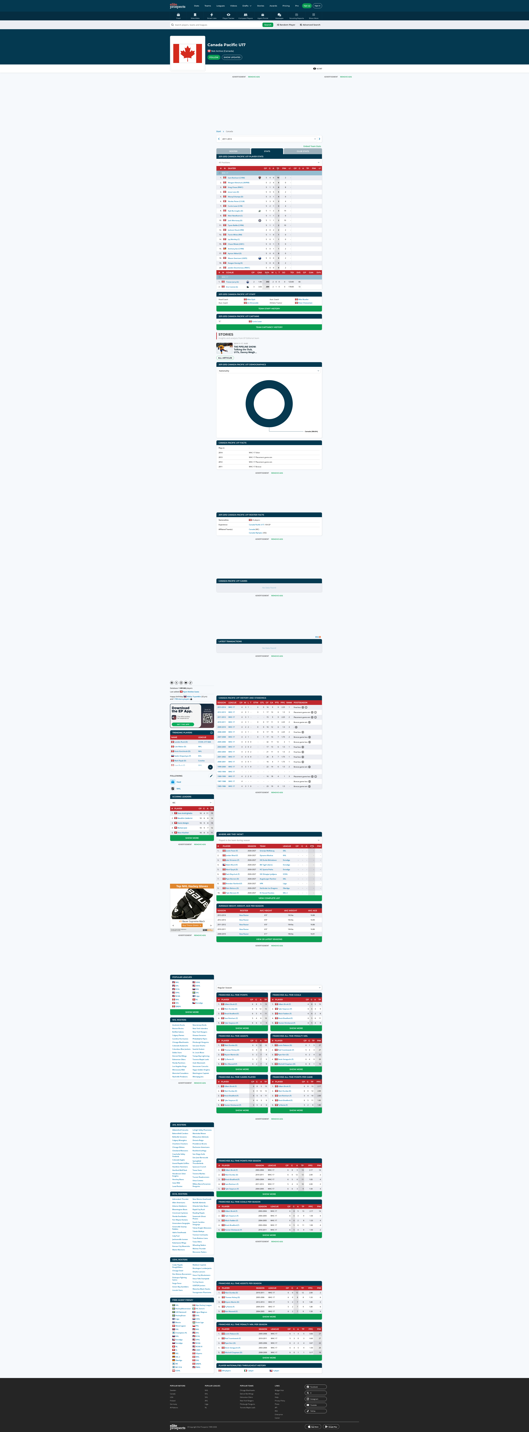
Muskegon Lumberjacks (202, 1268)
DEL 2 (178, 1357)
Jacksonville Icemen (180, 1239)
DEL (177, 1353)
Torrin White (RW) (235, 235)
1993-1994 (222, 771)
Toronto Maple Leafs (201, 1059)
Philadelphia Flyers (200, 1039)
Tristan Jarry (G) (232, 282)
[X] (176, 683)
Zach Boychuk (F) (232, 874)
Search (267, 25)
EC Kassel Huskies (267, 893)
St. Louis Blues (198, 1052)
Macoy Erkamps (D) (235, 196)
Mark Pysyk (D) (180, 760)
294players (226, 1370)
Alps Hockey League (204, 1305)
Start (218, 131)
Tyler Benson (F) (232, 893)
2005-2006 (222, 742)
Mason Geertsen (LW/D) (237, 258)
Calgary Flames (178, 1035)
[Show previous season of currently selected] (219, 139)
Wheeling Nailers (199, 1245)
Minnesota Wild (178, 1070)
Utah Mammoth (199, 1063)
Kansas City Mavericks (181, 1246)
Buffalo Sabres (178, 1032)
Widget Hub (279, 1390)
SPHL (178, 992)
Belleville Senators (179, 1137)
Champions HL (181, 1333)
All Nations (174, 1407)
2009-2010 (222, 727)
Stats (196, 6)
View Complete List (269, 898)
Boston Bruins (178, 1028)
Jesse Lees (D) (233, 192)
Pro (297, 6)
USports (199, 1353)
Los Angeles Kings (179, 1066)
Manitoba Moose (199, 1133)
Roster (233, 151)
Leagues (220, 6)
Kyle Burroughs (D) (235, 211)
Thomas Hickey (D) (232, 1050)
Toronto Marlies (199, 1173)
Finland (172, 1400)
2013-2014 (222, 707)
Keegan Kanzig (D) (235, 263)
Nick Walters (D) (232, 888)
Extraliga (199, 1003)
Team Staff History (269, 308)
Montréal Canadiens (180, 1073)
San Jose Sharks (199, 1045)
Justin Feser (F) (232, 851)
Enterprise (279, 1414)
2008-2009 (222, 732)
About (277, 1394)
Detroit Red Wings (179, 1056)
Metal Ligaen (181, 1326)
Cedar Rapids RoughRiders (177, 1266)
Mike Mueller (303, 299)
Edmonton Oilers (179, 1059)
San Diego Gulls (199, 1154)
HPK (261, 883)
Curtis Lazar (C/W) (235, 206)
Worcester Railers (200, 1252)
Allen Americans (178, 1202)
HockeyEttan (181, 1315)
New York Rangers (200, 1032)
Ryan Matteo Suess (191, 691)
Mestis (178, 1322)
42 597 (319, 69)
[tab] (233, 151)
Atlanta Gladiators (179, 1206)
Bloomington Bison (179, 1209)
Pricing (286, 6)
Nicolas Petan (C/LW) (236, 201)
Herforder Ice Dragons (268, 888)
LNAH (198, 1350)
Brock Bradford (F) (232, 1013)
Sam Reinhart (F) (231, 1018)
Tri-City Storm (198, 1282)
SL (176, 1350)
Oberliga (179, 1360)
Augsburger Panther (268, 879)
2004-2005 (222, 747)
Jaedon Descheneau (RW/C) (239, 268)
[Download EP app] (192, 716)
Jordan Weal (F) (232, 855)
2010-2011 (222, 722)
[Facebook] (172, 683)
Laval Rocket (177, 1186)
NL (197, 999)
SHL (197, 992)
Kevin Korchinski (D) (182, 751)
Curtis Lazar (257, 321)
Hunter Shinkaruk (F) (286, 1023)
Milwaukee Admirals (201, 1137)
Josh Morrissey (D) (235, 220)
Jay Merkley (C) (234, 239)
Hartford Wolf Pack (179, 1170)
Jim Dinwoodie (252, 303)
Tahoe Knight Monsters (202, 1228)
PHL (197, 1326)
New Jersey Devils (200, 1025)
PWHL (198, 1367)
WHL (177, 999)
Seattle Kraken (198, 1049)
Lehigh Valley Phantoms (202, 1130)
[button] (314, 16)
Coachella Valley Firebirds (178, 1155)
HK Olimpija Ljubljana (268, 874)
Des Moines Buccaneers (181, 1274)
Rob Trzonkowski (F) (286, 1050)
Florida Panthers (178, 1063)
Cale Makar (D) (180, 746)
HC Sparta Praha (266, 869)
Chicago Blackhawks (180, 1042)
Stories (260, 6)
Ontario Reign (198, 1140)
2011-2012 (222, 717)
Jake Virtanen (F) (232, 860)
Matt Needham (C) (235, 215)
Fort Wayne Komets (180, 1220)
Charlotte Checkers (180, 1144)
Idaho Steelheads (179, 1232)
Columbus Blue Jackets (181, 1049)
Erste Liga (200, 1322)
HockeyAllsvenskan (183, 1308)
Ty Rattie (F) (229, 1059)
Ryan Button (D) (232, 879)
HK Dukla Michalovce (268, 860)
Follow (213, 57)
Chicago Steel (177, 1270)
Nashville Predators (180, 1076)
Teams (208, 6)
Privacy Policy (280, 1400)
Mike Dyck (251, 299)
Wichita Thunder (199, 1248)
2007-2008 (222, 737)
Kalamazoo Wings (179, 1243)
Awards (273, 6)
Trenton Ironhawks (200, 1235)
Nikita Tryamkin (194, 696)
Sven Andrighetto (185, 813)
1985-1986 (222, 786)
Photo (277, 1404)
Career (277, 1418)
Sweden (173, 1390)
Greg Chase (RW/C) (235, 187)
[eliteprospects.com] (177, 6)
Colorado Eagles (178, 1160)
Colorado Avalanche (180, 1045)
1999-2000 (222, 767)
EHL (177, 1329)
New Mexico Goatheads (202, 1199)
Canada (252, 529)
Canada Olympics (255, 533)
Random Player (287, 25)
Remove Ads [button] (346, 77)
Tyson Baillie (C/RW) (236, 225)
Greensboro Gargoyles (181, 1223)
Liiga (197, 996)
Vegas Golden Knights (201, 1070)
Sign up (307, 6)
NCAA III (199, 1346)
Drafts (245, 6)
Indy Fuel (176, 1236)
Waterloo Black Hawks (201, 1289)
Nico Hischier (183, 832)
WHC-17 (225, 173)
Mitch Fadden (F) (284, 1013)
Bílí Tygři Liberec (266, 865)
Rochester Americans (201, 1147)
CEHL (198, 1319)
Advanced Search (311, 25)
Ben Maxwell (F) (231, 1064)
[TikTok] (190, 683)
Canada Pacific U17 (256, 524)
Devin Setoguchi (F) (285, 1059)
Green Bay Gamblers (180, 1287)
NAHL (198, 986)
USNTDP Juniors (199, 1285)
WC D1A (179, 1367)
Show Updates (232, 57)
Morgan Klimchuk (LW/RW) (238, 182)
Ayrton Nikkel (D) (234, 253)
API (276, 1407)
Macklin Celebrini (185, 818)
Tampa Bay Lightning (201, 1056)
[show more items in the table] (210, 767)
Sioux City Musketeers (201, 1275)
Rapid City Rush (199, 1209)
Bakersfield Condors (180, 1133)
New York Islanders (200, 1028)
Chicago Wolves (178, 1147)
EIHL (197, 1315)
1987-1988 (222, 781)
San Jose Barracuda (200, 1157)
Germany (173, 1404)
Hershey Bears (178, 1179)
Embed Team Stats (312, 146)
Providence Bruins (200, 1144)
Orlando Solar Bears (200, 1206)
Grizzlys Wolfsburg (267, 851)
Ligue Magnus (201, 1312)
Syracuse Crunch (199, 1167)
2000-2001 (222, 762)
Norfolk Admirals (199, 1202)
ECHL (178, 989)
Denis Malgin (183, 823)
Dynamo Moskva (266, 855)
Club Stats (303, 151)
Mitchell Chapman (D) (286, 1064)
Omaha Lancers (199, 1272)
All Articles (225, 358)
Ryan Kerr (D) (283, 1054)
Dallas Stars (177, 1052)
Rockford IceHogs (199, 1150)
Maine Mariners (178, 1250)
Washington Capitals (201, 1073)
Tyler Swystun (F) (231, 1023)
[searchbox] (222, 25)
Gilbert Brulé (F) (231, 1004)
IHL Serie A (200, 1308)
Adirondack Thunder (180, 1199)
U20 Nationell (181, 1312)
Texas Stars (197, 1170)
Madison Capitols (199, 1265)
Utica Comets (198, 1180)
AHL (177, 986)
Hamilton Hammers (180, 1167)
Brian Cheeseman (305, 303)
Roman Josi (182, 828)
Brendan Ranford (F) (234, 883)
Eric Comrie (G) (232, 287)
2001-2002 (222, 757)
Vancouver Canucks (200, 1066)
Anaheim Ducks (178, 1025)
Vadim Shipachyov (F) (182, 756)
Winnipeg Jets (198, 1076)
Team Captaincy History (269, 327)
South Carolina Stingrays (198, 1223)
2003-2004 (222, 752)
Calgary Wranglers (179, 1140)
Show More (192, 838)
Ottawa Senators (199, 1035)
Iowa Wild (176, 1183)
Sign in (317, 6)
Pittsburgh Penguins (201, 1042)
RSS (276, 1411)
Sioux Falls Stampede (201, 1278)
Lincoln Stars (177, 1290)
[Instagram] (181, 683)
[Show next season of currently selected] (319, 139)
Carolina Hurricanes (180, 1039)
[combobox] (222, 25)
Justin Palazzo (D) (285, 1045)
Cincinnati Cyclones (180, 1213)
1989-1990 (222, 776)
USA (171, 1397)
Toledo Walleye (198, 1231)
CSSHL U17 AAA (204, 742)
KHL (200, 756)
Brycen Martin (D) (232, 1054)
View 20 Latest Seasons (269, 939)
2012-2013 (222, 712)
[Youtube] (186, 683)
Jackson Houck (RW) (236, 230)
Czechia (201, 760)
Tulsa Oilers (197, 1242)
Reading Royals (199, 1213)
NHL (200, 746)
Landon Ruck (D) (181, 742)
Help (276, 1397)
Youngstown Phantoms (202, 1292)
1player (250, 1370)
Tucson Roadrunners (201, 1177)
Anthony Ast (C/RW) (236, 249)
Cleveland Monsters (180, 1150)
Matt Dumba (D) (231, 1009)
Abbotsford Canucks (180, 1130)
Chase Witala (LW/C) (236, 244)
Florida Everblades (179, 1216)
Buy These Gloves (191, 925)
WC (177, 1364)
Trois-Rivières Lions (200, 1238)
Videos (233, 6)
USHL (198, 982)
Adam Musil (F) (231, 865)
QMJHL (178, 1006)
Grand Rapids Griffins (180, 1163)
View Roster (244, 915)
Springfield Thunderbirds (198, 1162)
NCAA (178, 996)
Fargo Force (176, 1283)
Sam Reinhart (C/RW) (236, 178)
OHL (177, 1003)
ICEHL (178, 1370)
